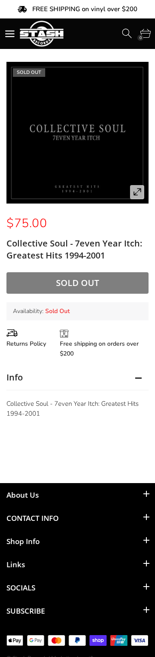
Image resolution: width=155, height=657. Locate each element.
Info (14, 377)
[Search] (127, 34)
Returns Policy (26, 344)
